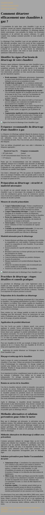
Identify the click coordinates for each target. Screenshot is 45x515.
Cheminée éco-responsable (10, 5)
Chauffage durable (7, 2)
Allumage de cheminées (9, 8)
